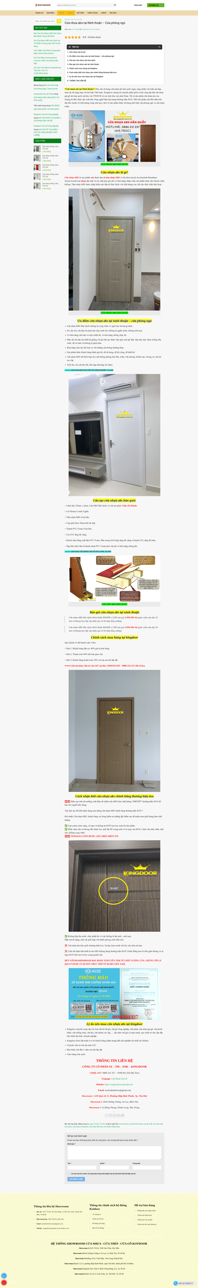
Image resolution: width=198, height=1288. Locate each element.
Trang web (136, 1163)
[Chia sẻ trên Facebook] (106, 1115)
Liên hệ (103, 13)
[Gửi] (115, 5)
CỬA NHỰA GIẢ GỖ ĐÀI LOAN (91, 552)
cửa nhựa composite (80, 1127)
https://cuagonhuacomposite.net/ (118, 1084)
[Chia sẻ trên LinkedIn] (122, 1115)
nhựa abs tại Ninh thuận (81, 89)
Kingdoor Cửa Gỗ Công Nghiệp (46, 114)
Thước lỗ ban (92, 13)
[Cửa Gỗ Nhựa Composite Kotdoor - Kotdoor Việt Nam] (43, 5)
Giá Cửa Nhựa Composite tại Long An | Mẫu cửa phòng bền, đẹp (46, 60)
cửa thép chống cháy (111, 1127)
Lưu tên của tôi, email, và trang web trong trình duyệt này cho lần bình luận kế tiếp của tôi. (103, 1174)
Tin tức (61, 13)
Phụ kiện (113, 13)
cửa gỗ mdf (147, 1124)
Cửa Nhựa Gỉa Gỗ (119, 1079)
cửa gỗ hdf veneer (135, 1124)
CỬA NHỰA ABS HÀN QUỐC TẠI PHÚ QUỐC (46, 98)
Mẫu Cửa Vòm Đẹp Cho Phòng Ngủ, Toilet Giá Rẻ (46, 87)
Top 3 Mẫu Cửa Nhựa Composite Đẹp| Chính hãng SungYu (47, 52)
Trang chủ (39, 13)
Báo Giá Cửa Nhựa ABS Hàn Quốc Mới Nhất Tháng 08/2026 (47, 34)
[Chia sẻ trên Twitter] (110, 1115)
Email (102, 1163)
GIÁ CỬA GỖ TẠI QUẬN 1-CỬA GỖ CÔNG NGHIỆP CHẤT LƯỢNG (46, 132)
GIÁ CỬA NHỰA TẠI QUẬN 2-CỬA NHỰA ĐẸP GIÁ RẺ (47, 119)
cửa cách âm (123, 1124)
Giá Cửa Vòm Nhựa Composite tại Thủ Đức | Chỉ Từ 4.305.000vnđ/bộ (47, 70)
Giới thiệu (80, 13)
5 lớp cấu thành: (129, 505)
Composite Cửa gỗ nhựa (43, 94)
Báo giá (70, 13)
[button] (138, 5)
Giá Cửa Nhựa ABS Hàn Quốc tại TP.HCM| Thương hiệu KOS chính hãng (47, 43)
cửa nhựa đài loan (96, 1127)
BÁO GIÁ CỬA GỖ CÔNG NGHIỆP (93, 370)
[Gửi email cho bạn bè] (114, 1115)
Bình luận (71, 1144)
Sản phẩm (50, 13)
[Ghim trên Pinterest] (118, 1115)
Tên (69, 1163)
